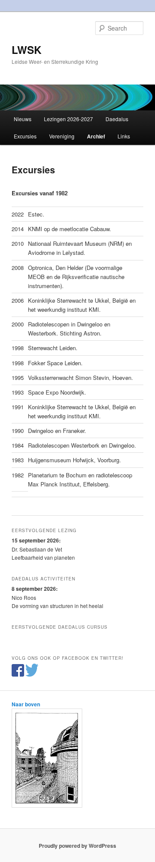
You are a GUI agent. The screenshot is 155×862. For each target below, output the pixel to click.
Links (124, 136)
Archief (96, 136)
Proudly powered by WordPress (77, 845)
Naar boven (26, 704)
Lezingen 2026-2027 (68, 118)
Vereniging (61, 136)
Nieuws (22, 118)
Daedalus (116, 118)
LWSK (26, 49)
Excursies (25, 136)
